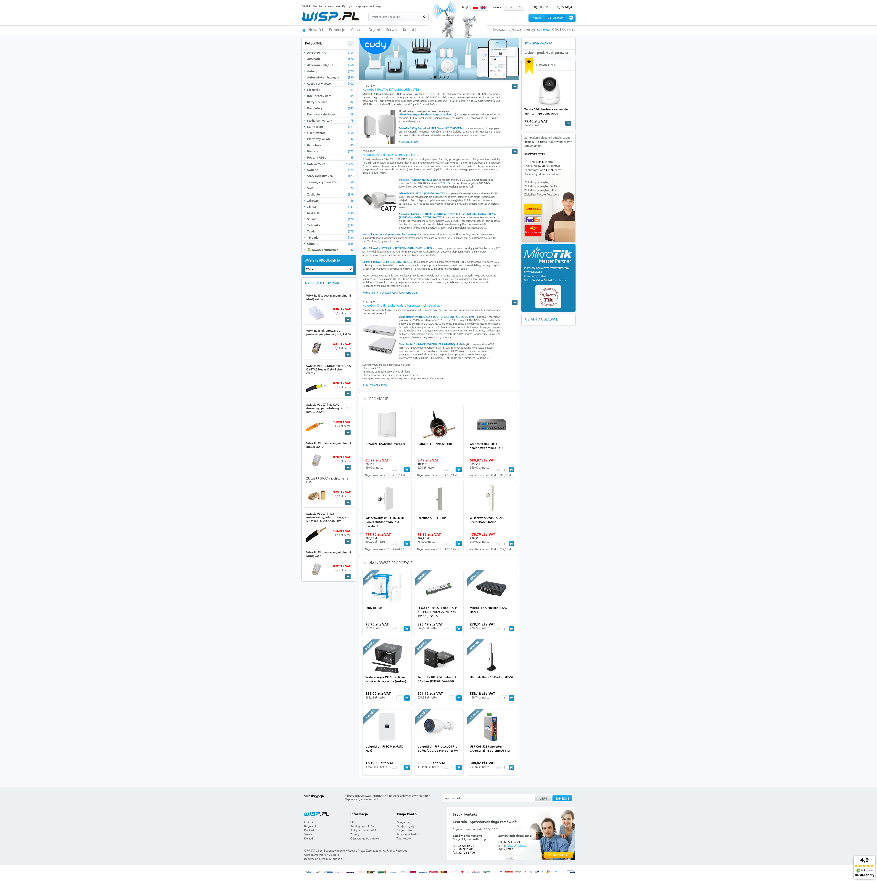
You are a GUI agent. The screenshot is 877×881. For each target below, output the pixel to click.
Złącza (330, 207)
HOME (303, 30)
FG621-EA (445, 183)
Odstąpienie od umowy (364, 838)
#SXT (377, 293)
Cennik (356, 30)
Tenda (330, 231)
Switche (330, 170)
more (568, 123)
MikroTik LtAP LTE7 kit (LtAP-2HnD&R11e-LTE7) (389, 234)
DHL (533, 209)
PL (475, 7)
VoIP (330, 188)
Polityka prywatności (363, 830)
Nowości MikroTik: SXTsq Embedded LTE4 (390, 89)
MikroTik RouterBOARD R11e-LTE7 (418, 180)
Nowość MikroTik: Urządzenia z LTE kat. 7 (390, 155)
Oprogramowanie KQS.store (321, 854)
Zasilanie (330, 194)
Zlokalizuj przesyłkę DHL (539, 182)
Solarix (330, 219)
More (348, 319)
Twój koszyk (403, 838)
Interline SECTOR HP (431, 518)
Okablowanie (330, 133)
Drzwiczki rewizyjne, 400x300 (385, 444)
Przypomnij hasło (406, 834)
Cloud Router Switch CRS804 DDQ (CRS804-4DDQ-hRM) (430, 344)
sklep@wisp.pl (518, 845)
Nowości (315, 30)
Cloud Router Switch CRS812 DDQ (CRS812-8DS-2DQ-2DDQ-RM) (436, 317)
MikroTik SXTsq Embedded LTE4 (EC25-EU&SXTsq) (427, 114)
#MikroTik (404, 142)
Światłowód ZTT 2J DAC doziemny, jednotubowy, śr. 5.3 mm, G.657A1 (327, 408)
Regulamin (310, 826)
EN (483, 7)
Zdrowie (330, 200)
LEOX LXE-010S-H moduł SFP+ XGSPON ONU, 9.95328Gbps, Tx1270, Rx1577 (438, 612)
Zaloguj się (403, 822)
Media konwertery (330, 120)
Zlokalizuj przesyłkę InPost (540, 190)
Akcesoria (330, 59)
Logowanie (540, 7)
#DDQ (383, 385)
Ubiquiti (330, 243)
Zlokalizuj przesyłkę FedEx (540, 186)
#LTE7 (415, 293)
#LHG (409, 293)
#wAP (402, 293)
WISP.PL (330, 16)
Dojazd (374, 30)
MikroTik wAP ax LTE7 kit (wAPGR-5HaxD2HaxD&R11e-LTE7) (397, 248)
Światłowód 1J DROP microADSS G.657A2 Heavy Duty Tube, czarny (328, 369)
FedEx (533, 220)
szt (394, 469)
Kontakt (409, 30)
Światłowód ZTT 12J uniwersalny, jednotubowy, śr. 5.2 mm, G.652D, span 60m (326, 517)
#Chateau (385, 293)
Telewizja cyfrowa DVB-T (330, 182)
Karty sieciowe (330, 102)
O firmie (309, 822)
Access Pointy (330, 53)
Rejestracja (564, 7)
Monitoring (330, 126)
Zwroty (354, 834)
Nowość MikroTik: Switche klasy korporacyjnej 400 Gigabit (402, 306)
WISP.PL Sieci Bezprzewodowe (326, 850)
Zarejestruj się (405, 826)
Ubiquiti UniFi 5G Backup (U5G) (491, 677)
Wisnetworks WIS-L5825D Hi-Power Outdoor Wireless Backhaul (385, 522)
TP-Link (330, 237)
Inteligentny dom (330, 96)
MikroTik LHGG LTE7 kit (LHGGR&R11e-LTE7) (387, 262)
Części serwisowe (330, 83)
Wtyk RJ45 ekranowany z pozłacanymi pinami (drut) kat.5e (328, 332)
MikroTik (330, 213)
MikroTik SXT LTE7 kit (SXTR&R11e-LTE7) (422, 193)
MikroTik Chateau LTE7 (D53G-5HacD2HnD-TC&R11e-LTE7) (432, 214)
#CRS (377, 385)
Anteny (330, 71)
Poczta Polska (533, 230)
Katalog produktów (362, 826)
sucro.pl (323, 858)
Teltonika (330, 225)
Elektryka (330, 89)
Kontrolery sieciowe (330, 114)
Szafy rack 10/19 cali (330, 176)
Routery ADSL (330, 157)
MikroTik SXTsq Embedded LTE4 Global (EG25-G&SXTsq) (431, 128)
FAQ (352, 822)
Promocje (337, 30)
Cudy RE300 (373, 608)
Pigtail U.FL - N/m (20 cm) (434, 444)
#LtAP (394, 293)
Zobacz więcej (558, 855)
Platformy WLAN (330, 139)
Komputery (330, 108)
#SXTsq (414, 142)
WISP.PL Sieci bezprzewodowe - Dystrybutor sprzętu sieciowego (342, 6)
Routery (330, 151)
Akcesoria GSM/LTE (330, 65)
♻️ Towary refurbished (330, 250)
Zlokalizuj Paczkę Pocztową (541, 194)
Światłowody (330, 163)
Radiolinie (330, 145)
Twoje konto (404, 830)
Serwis (391, 30)
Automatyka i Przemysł (330, 77)
